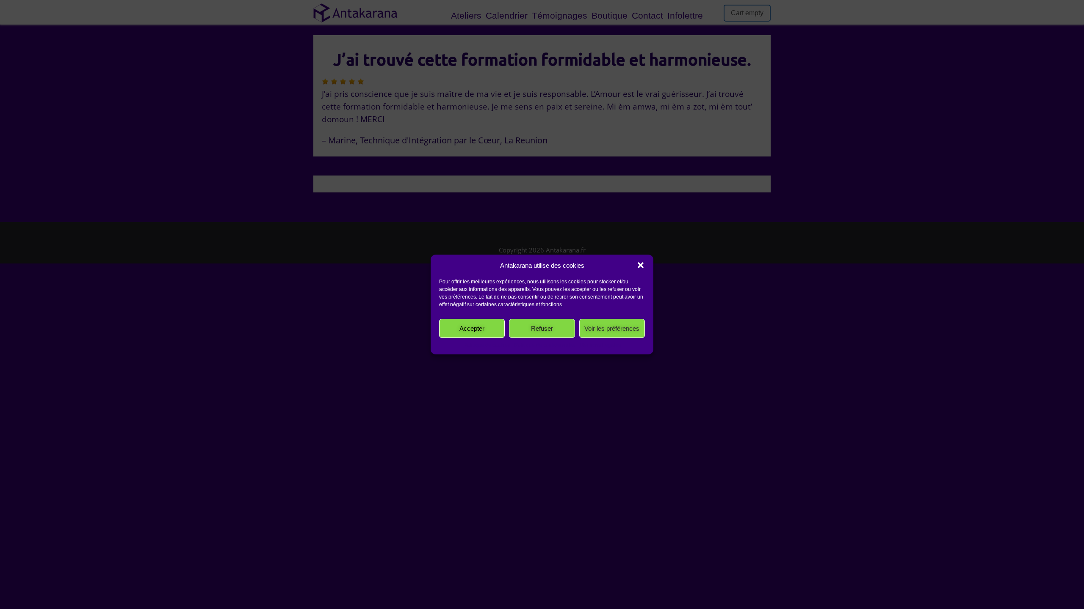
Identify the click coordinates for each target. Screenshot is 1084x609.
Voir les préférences (611, 328)
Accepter (471, 328)
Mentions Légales (600, 345)
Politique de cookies (487, 345)
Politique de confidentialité (544, 345)
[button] (640, 265)
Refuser (542, 328)
